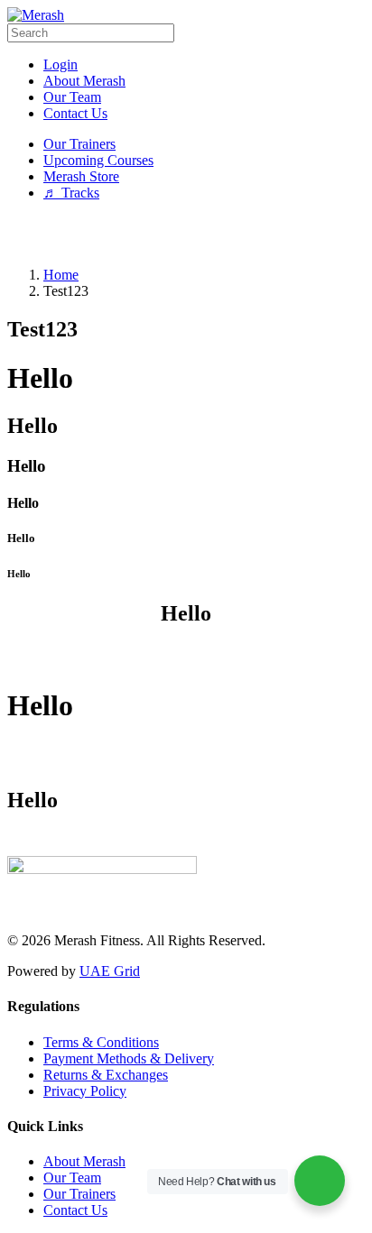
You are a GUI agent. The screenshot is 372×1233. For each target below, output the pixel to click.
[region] (186, 234)
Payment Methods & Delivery (128, 1058)
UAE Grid (109, 971)
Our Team (72, 1177)
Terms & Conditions (101, 1042)
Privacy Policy (84, 1091)
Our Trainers (79, 1193)
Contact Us (75, 1210)
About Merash (84, 1161)
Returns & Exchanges (105, 1074)
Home (61, 274)
